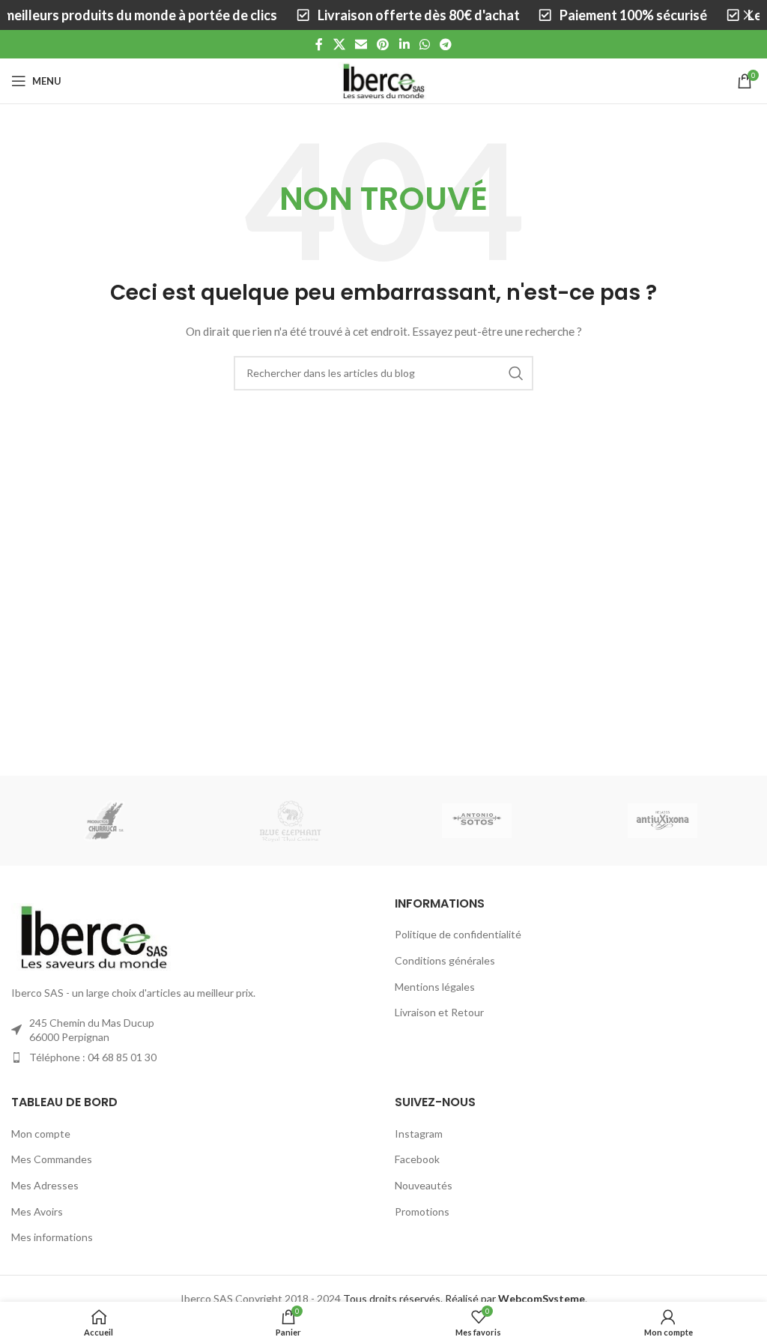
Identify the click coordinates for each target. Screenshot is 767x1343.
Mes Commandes (51, 1159)
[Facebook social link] (319, 44)
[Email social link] (361, 44)
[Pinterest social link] (383, 44)
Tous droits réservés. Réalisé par (464, 1298)
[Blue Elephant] (291, 820)
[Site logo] (383, 79)
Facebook (417, 1159)
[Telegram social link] (446, 44)
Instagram (419, 1133)
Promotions (422, 1211)
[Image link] (93, 935)
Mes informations (52, 1237)
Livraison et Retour (439, 1012)
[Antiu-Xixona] (662, 820)
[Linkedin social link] (404, 44)
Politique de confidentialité (458, 934)
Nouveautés (423, 1185)
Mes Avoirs (37, 1211)
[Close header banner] (748, 15)
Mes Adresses (45, 1185)
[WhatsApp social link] (424, 44)
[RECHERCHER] (516, 373)
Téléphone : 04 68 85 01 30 (93, 1057)
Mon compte (40, 1133)
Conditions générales (445, 960)
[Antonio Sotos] (476, 820)
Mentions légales (435, 986)
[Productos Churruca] (104, 820)
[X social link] (339, 44)
